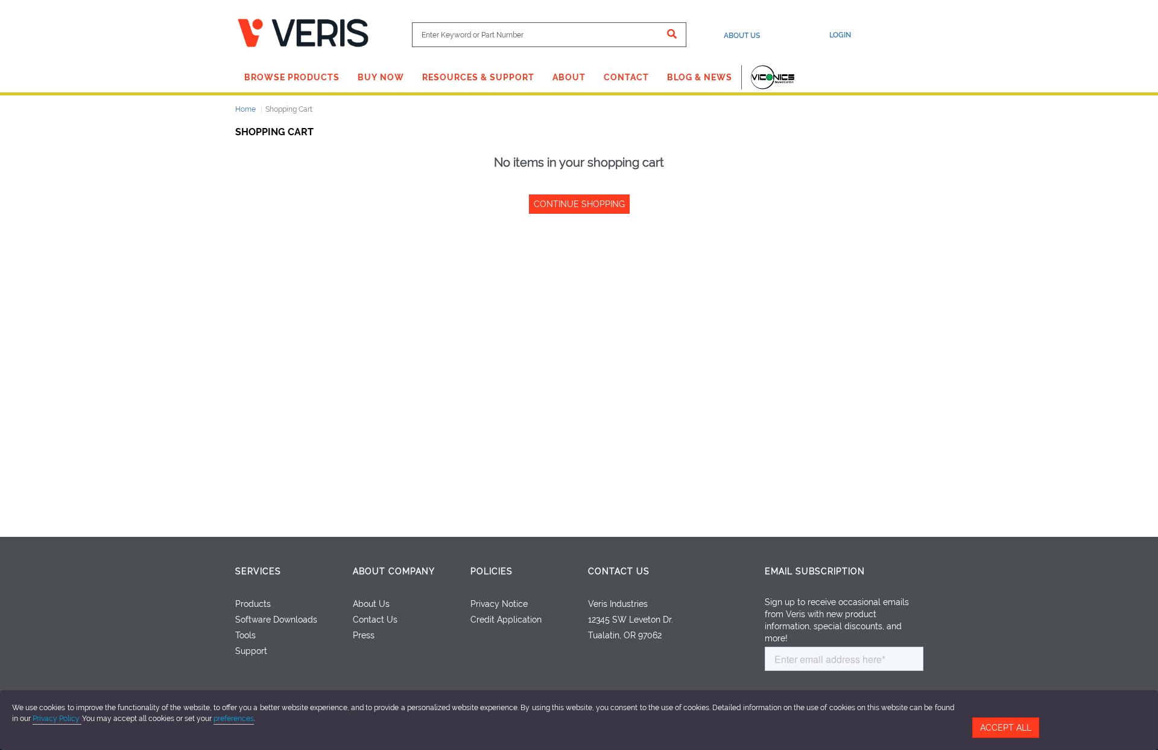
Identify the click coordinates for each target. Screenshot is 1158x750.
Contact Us (375, 619)
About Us (742, 35)
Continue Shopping (579, 204)
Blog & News (699, 77)
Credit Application (506, 619)
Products (253, 604)
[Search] (672, 34)
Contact (626, 77)
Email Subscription (815, 571)
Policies (491, 571)
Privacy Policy (57, 718)
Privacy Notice (499, 604)
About (569, 77)
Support (251, 651)
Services (258, 571)
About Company (394, 571)
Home (245, 109)
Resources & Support (478, 77)
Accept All (1005, 727)
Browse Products (292, 77)
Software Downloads (276, 619)
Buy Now (381, 77)
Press (364, 635)
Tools (245, 635)
